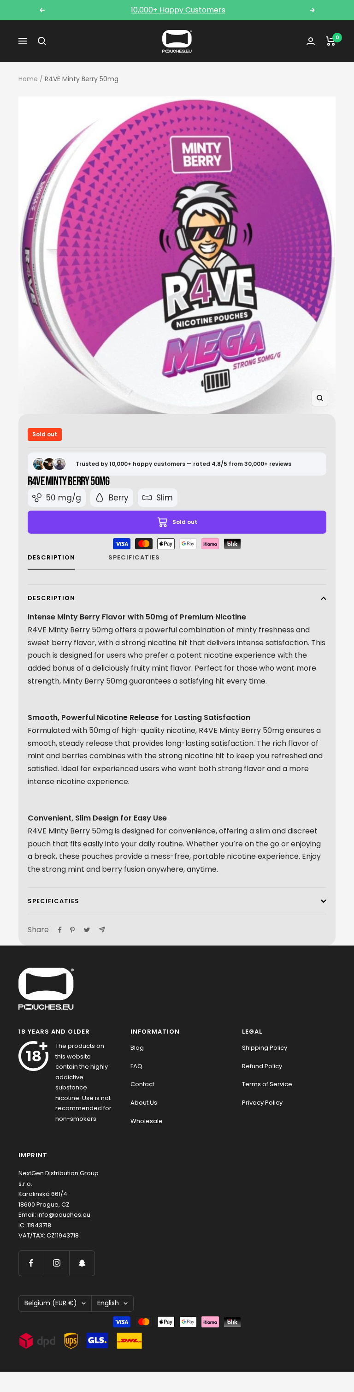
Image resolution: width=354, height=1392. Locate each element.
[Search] (42, 41)
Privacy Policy (262, 1102)
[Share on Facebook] (60, 930)
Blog (137, 1047)
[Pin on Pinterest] (72, 930)
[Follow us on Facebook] (31, 1263)
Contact (142, 1084)
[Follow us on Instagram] (56, 1263)
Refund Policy (262, 1066)
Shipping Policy (264, 1047)
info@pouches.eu (63, 1214)
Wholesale (146, 1121)
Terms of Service (267, 1084)
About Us (143, 1102)
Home (28, 78)
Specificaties (134, 558)
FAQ (136, 1066)
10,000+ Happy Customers (178, 10)
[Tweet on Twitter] (87, 930)
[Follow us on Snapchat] (81, 1263)
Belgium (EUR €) (50, 1303)
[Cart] (331, 41)
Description (51, 558)
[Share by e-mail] (102, 930)
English (108, 1303)
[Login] (311, 41)
